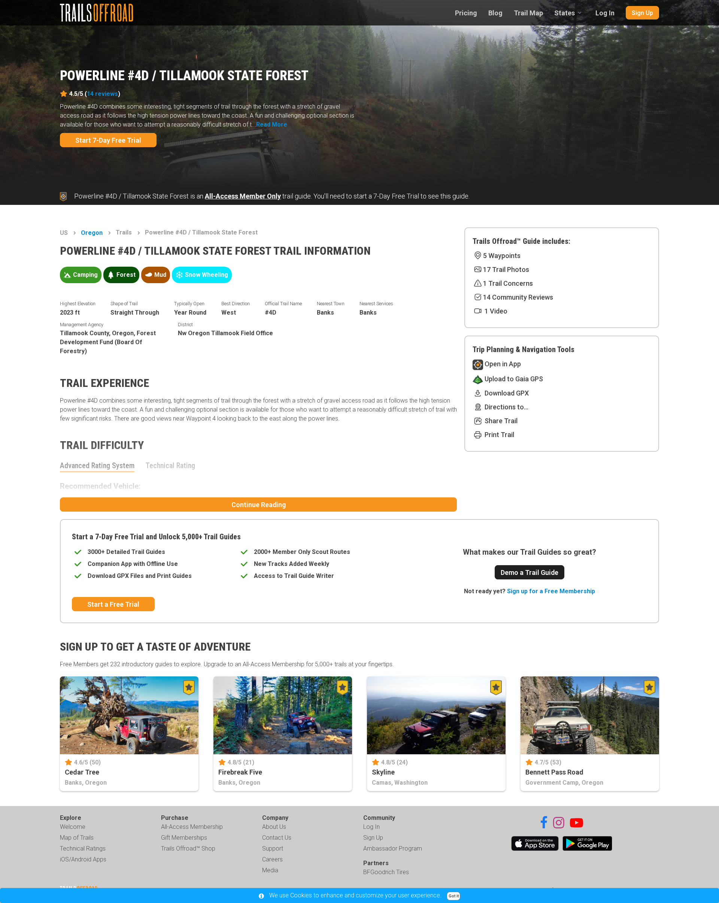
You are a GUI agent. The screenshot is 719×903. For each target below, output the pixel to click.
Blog (495, 13)
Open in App (502, 364)
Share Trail (500, 421)
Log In (605, 13)
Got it (454, 896)
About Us (274, 826)
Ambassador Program (392, 848)
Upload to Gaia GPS (513, 379)
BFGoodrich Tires (386, 872)
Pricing (466, 13)
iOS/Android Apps (83, 859)
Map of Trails (77, 837)
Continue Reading (258, 505)
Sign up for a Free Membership (551, 591)
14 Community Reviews (518, 297)
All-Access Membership (192, 826)
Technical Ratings (83, 848)
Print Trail (498, 435)
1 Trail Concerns (508, 283)
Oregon (92, 232)
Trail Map (528, 13)
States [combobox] (564, 13)
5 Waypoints (502, 256)
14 (102, 93)
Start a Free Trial (113, 604)
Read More (271, 124)
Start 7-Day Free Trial (108, 140)
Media (270, 870)
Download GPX (506, 393)
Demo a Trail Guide (529, 572)
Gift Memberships (184, 837)
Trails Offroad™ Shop (188, 848)
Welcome (72, 826)
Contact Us (276, 837)
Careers (272, 859)
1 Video (495, 311)
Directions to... (505, 407)
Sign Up (642, 12)
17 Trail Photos (506, 269)
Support (272, 848)
